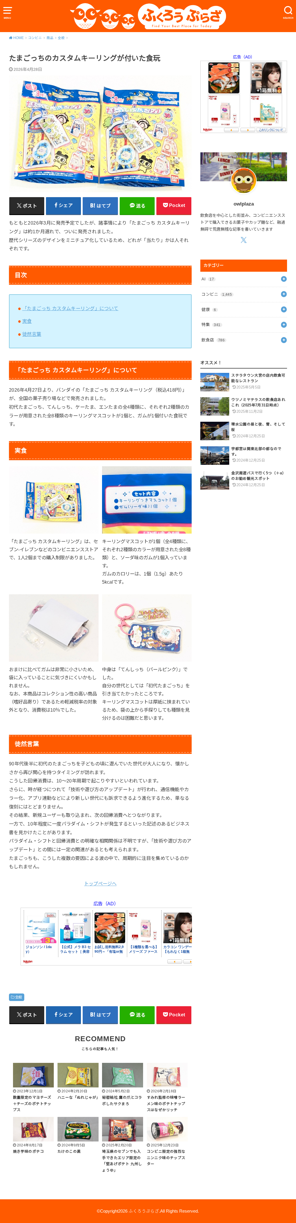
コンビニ (216, 294)
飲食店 (212, 340)
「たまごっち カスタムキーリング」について (70, 308)
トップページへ (100, 883)
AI (207, 279)
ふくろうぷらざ (144, 1211)
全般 (18, 997)
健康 (208, 309)
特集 (210, 324)
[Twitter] (243, 240)
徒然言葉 (31, 334)
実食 (27, 321)
